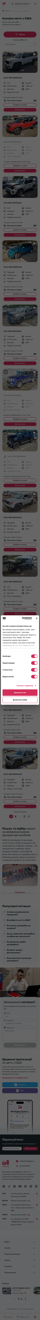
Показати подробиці (25, 686)
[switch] (34, 663)
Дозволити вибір (20, 700)
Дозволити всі (20, 692)
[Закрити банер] (36, 618)
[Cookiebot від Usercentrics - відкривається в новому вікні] (23, 618)
